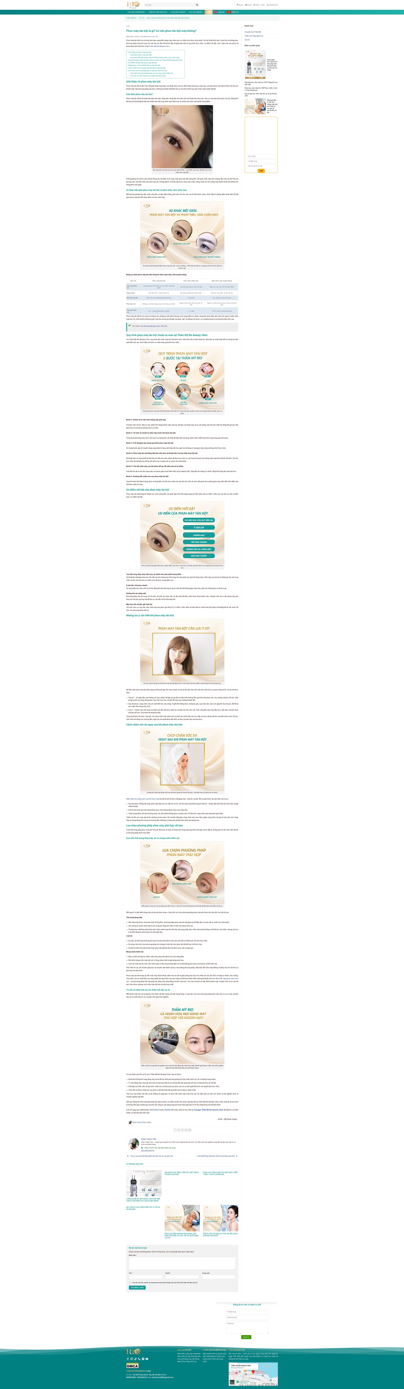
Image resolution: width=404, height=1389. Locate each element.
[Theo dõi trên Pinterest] (143, 1359)
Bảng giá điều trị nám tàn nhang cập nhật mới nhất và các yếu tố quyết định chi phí (182, 1236)
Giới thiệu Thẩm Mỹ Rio (136, 12)
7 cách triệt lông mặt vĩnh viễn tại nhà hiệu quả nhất (215, 1156)
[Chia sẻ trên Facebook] (175, 1130)
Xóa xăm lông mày (184, 1359)
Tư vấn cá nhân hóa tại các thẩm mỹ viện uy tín (148, 76)
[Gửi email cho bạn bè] (182, 1130)
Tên (131, 1273)
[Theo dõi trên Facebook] (128, 1359)
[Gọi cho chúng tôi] (139, 1359)
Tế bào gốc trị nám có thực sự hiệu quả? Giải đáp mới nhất (220, 1235)
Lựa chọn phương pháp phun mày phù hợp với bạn (147, 70)
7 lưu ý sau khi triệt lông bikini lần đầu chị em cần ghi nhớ (151, 1156)
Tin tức (208, 12)
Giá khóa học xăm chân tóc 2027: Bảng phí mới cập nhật (182, 1173)
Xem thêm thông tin (147, 1150)
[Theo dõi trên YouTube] (147, 1359)
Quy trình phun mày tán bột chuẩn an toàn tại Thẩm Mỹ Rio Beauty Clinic (155, 60)
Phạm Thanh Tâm (152, 36)
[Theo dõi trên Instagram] (131, 1359)
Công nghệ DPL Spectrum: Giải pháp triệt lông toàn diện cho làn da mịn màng (143, 1200)
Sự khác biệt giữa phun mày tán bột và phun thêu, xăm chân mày (155, 57)
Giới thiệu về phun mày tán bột (139, 52)
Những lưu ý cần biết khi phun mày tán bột (144, 65)
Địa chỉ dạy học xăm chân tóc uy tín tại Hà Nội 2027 (143, 1208)
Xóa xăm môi (196, 1356)
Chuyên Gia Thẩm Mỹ (253, 32)
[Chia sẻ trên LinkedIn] (189, 1130)
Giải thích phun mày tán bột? (141, 55)
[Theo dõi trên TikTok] (135, 1359)
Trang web (206, 1273)
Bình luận (133, 1255)
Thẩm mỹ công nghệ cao (157, 12)
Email (167, 1273)
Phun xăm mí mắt (183, 1356)
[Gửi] (197, 5)
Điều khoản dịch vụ (210, 1354)
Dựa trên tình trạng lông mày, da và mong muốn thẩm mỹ (152, 73)
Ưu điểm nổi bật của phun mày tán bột (142, 63)
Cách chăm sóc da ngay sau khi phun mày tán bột (146, 68)
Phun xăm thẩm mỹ (178, 12)
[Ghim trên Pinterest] (186, 1130)
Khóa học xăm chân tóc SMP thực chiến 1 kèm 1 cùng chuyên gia (220, 1173)
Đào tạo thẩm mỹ (195, 12)
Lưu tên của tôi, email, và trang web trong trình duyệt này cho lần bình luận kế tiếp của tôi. (165, 1282)
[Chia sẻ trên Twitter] (178, 1130)
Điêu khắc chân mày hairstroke (188, 1354)
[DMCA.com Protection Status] (150, 1365)
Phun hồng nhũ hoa (189, 1361)
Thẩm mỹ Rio (131, 18)
